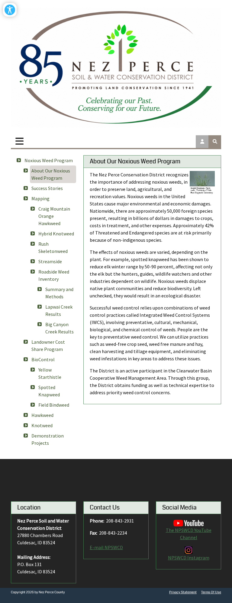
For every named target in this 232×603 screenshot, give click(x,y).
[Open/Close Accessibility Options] (10, 10)
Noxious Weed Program (48, 160)
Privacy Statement (183, 592)
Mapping (40, 198)
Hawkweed (42, 415)
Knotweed (42, 425)
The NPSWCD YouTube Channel (188, 533)
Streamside (50, 261)
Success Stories (47, 188)
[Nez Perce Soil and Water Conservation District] (116, 67)
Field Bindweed (53, 405)
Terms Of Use (211, 592)
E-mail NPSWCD (106, 547)
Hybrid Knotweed (56, 234)
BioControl (43, 359)
